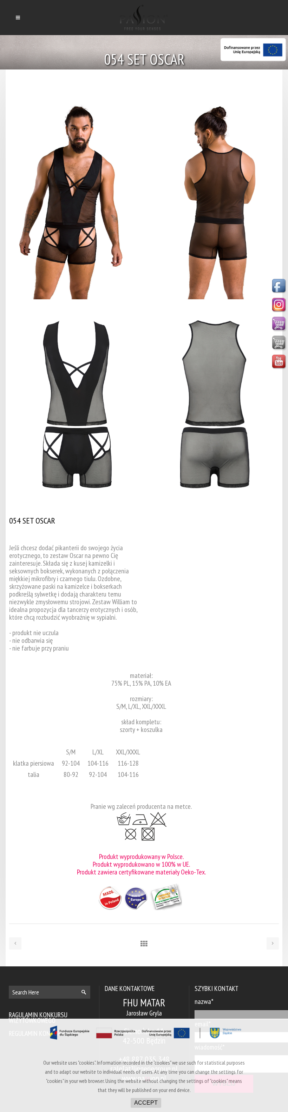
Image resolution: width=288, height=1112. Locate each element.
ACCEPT (146, 1103)
